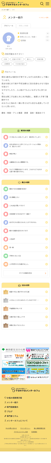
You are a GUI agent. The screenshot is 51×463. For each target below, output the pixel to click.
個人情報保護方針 (39, 428)
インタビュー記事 (43, 17)
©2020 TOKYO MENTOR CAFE (26, 449)
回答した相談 (23, 26)
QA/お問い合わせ (11, 428)
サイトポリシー (25, 428)
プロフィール (8, 26)
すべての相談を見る (25, 273)
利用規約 (34, 432)
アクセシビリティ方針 (21, 432)
